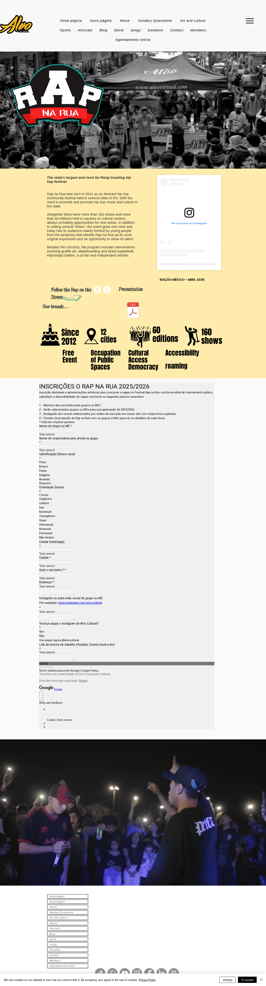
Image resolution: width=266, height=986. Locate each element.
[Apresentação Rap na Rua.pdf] (133, 310)
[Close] (261, 980)
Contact (54, 955)
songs (53, 944)
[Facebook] (149, 973)
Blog (52, 933)
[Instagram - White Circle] (107, 289)
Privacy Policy (147, 980)
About (53, 906)
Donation (54, 949)
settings (227, 980)
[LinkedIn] (161, 973)
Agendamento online (62, 965)
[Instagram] (137, 973)
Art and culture (58, 917)
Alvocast (54, 928)
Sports (53, 923)
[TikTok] (100, 973)
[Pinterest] (174, 973)
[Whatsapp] (112, 973)
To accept (247, 980)
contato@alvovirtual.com (131, 895)
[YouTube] (125, 973)
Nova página (56, 896)
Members (55, 960)
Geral (52, 939)
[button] (155, 21)
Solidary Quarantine (61, 912)
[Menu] (250, 21)
